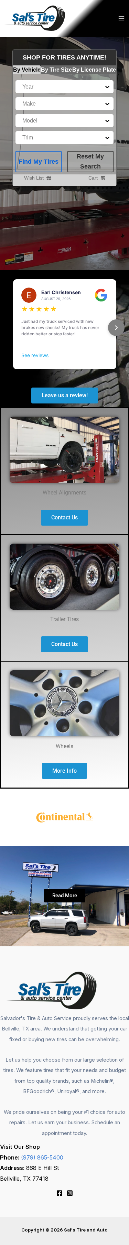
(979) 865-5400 (42, 1157)
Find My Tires (38, 161)
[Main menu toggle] (121, 18)
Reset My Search (90, 161)
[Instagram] (70, 1193)
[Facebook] (59, 1193)
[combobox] (23, 86)
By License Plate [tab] (94, 69)
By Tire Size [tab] (56, 69)
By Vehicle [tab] (27, 69)
